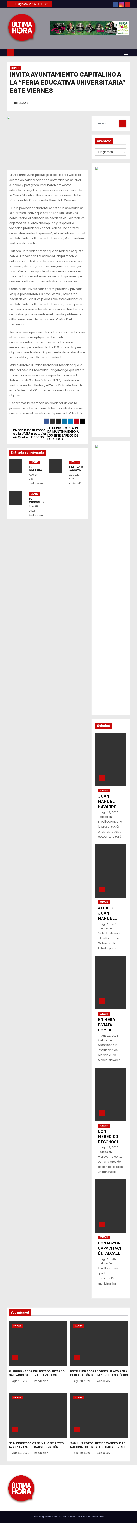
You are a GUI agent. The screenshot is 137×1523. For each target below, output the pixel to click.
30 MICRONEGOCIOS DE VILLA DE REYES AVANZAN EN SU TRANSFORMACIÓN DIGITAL (36, 1447)
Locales (15, 68)
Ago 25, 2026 (110, 1259)
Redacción (41, 1381)
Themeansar (97, 1516)
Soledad (104, 790)
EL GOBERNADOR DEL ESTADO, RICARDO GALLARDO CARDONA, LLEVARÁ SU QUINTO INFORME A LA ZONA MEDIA (37, 1375)
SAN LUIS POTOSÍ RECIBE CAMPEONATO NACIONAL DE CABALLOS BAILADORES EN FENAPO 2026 (99, 1447)
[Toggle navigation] (126, 53)
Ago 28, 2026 (110, 812)
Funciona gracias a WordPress (49, 1516)
